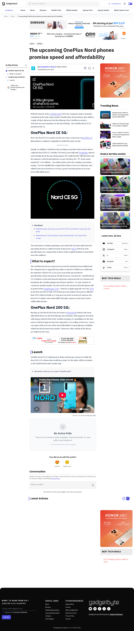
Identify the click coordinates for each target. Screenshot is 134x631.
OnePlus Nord (55, 114)
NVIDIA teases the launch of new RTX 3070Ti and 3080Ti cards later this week (63, 230)
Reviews (43, 10)
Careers (68, 607)
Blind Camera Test (121, 10)
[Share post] (93, 68)
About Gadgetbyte (71, 610)
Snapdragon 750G (51, 288)
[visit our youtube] (90, 608)
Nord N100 (71, 312)
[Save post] (89, 68)
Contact (68, 619)
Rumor (13, 16)
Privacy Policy (55, 478)
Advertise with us (71, 613)
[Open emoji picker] (93, 485)
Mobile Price (56, 10)
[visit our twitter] (104, 608)
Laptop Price (88, 10)
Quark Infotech (116, 614)
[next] (128, 498)
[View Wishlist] (125, 4)
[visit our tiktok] (108, 608)
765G (91, 288)
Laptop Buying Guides (52, 613)
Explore (10, 10)
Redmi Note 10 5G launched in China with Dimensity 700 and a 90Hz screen (61, 237)
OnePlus (39, 44)
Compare (48, 616)
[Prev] (123, 498)
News (32, 10)
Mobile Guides (72, 10)
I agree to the (15, 612)
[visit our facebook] (99, 608)
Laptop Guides (103, 10)
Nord (74, 249)
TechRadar (83, 152)
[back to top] (128, 625)
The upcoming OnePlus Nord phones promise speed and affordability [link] (40, 16)
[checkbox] (3, 612)
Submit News (69, 604)
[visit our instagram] (95, 608)
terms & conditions (20, 612)
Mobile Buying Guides (52, 610)
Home (23, 10)
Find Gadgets (49, 619)
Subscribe (6, 617)
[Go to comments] (85, 68)
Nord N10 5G (86, 138)
